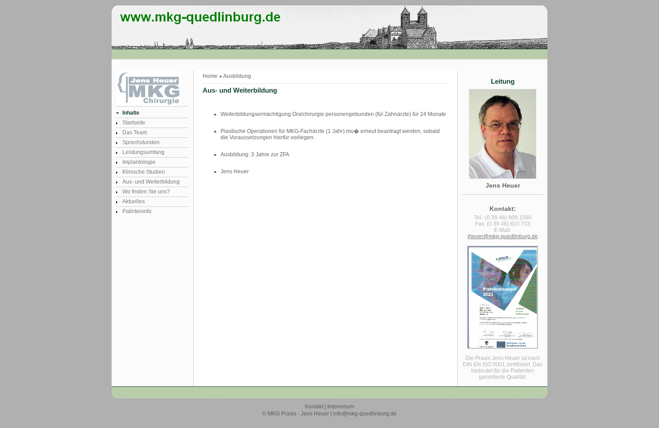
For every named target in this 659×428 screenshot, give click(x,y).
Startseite (133, 123)
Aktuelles (133, 201)
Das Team (134, 132)
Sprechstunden (141, 142)
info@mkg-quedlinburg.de (365, 414)
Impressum (340, 406)
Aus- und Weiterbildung (151, 182)
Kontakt (314, 406)
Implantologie (139, 162)
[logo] (159, 43)
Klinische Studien (143, 172)
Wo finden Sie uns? (146, 191)
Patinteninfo (137, 211)
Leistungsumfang (143, 152)
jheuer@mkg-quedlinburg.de (503, 236)
